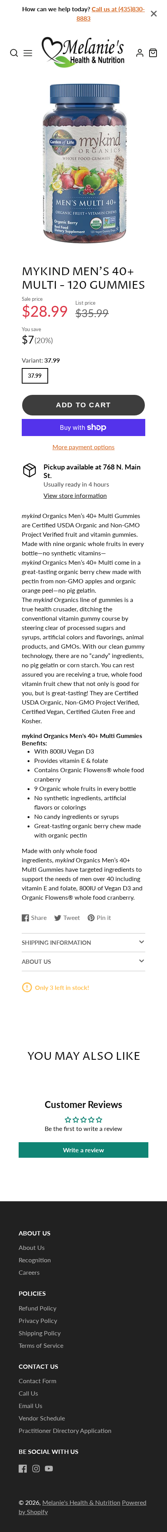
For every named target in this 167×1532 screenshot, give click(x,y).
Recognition (35, 1259)
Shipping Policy (40, 1333)
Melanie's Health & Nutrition (81, 1502)
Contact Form (37, 1380)
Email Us (30, 1405)
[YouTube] (49, 1468)
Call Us (28, 1393)
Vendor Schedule (42, 1418)
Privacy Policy (38, 1320)
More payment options (83, 446)
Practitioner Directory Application (65, 1430)
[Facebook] (23, 1468)
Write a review (83, 1149)
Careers (29, 1272)
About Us (32, 1247)
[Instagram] (36, 1468)
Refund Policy (37, 1308)
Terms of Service (41, 1345)
